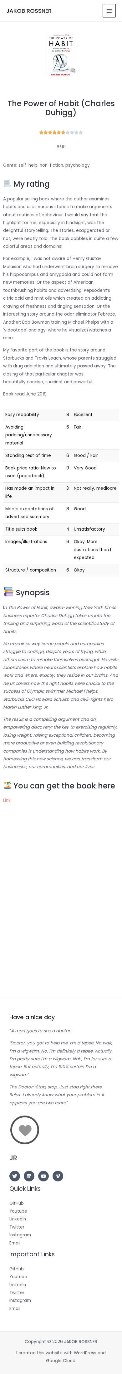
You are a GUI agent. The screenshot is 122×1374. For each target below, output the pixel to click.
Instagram (20, 1235)
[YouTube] (43, 1176)
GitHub (16, 1203)
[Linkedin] (29, 1176)
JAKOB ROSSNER (29, 11)
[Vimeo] (58, 1176)
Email (14, 1243)
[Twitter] (14, 1176)
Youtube (18, 1211)
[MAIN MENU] (109, 10)
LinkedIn (17, 1219)
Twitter (16, 1227)
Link (7, 800)
